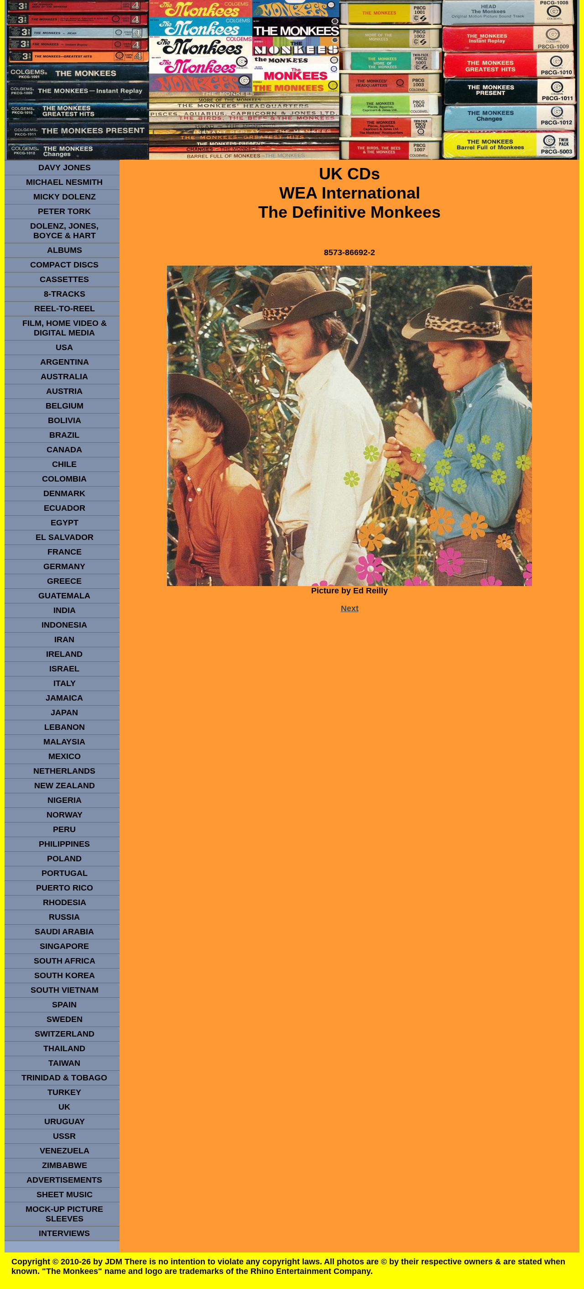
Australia (64, 376)
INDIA (64, 610)
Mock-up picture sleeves (64, 1214)
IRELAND (64, 654)
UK (64, 1106)
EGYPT (64, 522)
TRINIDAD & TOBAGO (64, 1077)
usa (64, 347)
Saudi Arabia (64, 931)
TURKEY (64, 1092)
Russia (64, 917)
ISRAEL (64, 668)
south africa (64, 960)
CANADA (64, 449)
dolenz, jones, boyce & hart (64, 230)
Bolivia (64, 420)
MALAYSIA (64, 741)
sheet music (64, 1194)
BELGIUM (64, 405)
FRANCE (64, 551)
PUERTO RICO (64, 887)
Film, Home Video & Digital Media (64, 328)
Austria (64, 391)
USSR (64, 1136)
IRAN (64, 639)
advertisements (64, 1179)
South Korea (64, 975)
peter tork (64, 211)
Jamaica (64, 697)
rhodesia (64, 902)
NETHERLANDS (64, 770)
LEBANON (64, 727)
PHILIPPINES (64, 844)
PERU (64, 829)
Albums (64, 250)
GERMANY (64, 566)
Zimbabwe (64, 1165)
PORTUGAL (65, 873)
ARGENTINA (64, 362)
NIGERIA (64, 800)
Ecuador (64, 508)
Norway (65, 814)
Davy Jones (64, 167)
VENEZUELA (64, 1150)
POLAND (64, 858)
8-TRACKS (64, 294)
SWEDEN (65, 1019)
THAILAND (64, 1048)
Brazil (64, 435)
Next (350, 608)
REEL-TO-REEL (64, 308)
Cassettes (64, 279)
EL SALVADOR (65, 537)
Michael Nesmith (64, 182)
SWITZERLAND (64, 1033)
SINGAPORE (64, 946)
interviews (64, 1233)
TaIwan (64, 1063)
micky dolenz (64, 196)
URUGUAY (64, 1121)
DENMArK (64, 493)
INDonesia (64, 624)
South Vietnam (65, 990)
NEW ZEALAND (64, 785)
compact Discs (64, 264)
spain (64, 1004)
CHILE (64, 464)
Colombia (64, 478)
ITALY (64, 683)
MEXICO (64, 756)
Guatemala (64, 595)
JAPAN (64, 712)
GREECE (64, 581)
